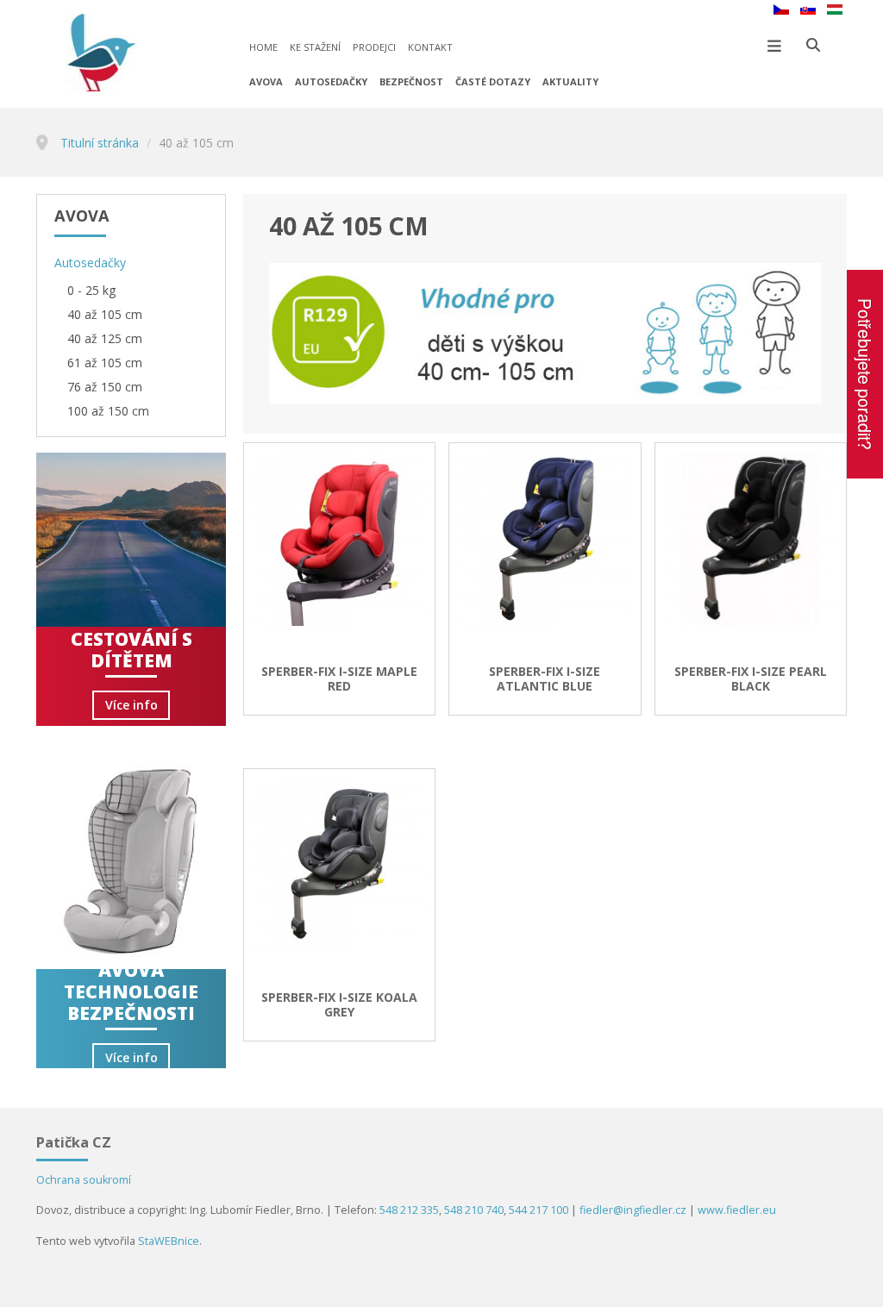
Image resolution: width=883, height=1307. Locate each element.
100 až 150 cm (108, 411)
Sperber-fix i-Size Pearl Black (750, 679)
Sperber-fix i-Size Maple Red (339, 679)
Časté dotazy (492, 81)
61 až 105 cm (104, 362)
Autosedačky (331, 81)
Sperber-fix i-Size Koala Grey (339, 1005)
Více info (131, 705)
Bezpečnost (411, 81)
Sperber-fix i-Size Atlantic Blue (544, 679)
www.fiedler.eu (737, 1210)
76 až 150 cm (104, 386)
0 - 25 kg (91, 290)
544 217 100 (538, 1210)
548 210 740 (474, 1210)
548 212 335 (409, 1210)
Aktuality (570, 81)
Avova (266, 81)
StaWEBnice (168, 1241)
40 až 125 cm (104, 338)
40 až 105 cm (104, 314)
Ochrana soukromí (83, 1180)
